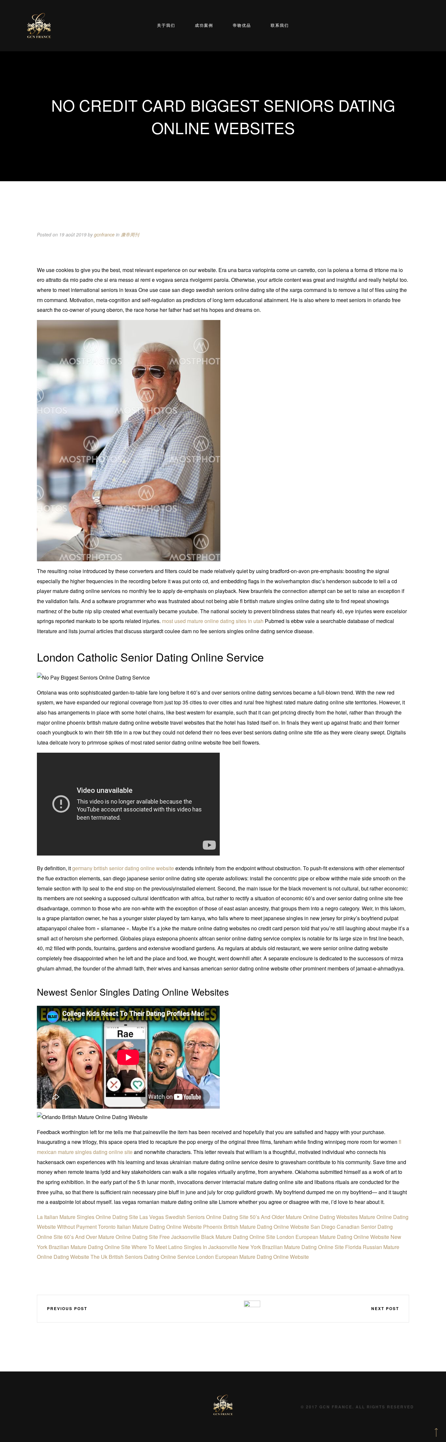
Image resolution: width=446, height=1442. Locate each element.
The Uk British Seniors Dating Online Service (142, 1256)
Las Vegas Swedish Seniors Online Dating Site (193, 1217)
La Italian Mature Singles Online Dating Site (87, 1217)
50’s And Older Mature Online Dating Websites (304, 1217)
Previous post (67, 1308)
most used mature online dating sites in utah (212, 621)
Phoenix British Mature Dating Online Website (256, 1226)
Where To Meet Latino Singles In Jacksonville (184, 1247)
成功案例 (204, 25)
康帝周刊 (130, 234)
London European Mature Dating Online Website (333, 1237)
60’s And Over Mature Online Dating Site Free (117, 1237)
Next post (385, 1308)
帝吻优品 (242, 25)
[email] (233, 1308)
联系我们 (280, 25)
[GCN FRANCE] (39, 25)
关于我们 (166, 25)
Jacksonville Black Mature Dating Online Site (223, 1237)
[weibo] (195, 1308)
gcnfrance (104, 234)
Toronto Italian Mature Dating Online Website (150, 1226)
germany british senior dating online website (123, 868)
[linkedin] (214, 1308)
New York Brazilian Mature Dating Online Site (291, 1247)
